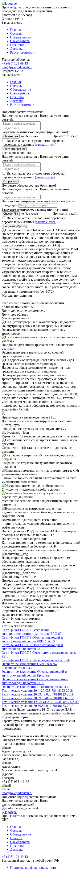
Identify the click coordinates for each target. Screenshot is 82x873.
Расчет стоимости (23, 52)
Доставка (16, 48)
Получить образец (14, 226)
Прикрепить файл (65, 136)
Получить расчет (14, 148)
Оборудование (20, 37)
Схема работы (20, 41)
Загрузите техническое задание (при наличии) (35, 132)
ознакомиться (45, 144)
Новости (16, 838)
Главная (15, 29)
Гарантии (17, 45)
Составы (16, 33)
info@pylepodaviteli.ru (17, 67)
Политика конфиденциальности (33, 867)
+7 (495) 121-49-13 (15, 63)
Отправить (10, 181)
